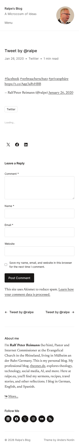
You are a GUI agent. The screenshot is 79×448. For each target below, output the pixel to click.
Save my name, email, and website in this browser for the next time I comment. (40, 264)
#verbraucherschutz (34, 79)
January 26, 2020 (60, 93)
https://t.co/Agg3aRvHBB (23, 84)
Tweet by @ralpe (21, 312)
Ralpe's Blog (13, 8)
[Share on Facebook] (17, 144)
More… (13, 396)
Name (9, 206)
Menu (8, 23)
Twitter (34, 58)
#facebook (12, 79)
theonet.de (37, 366)
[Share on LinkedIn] (26, 144)
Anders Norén (65, 439)
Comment (12, 173)
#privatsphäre (58, 79)
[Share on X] (8, 144)
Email (9, 224)
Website (10, 243)
